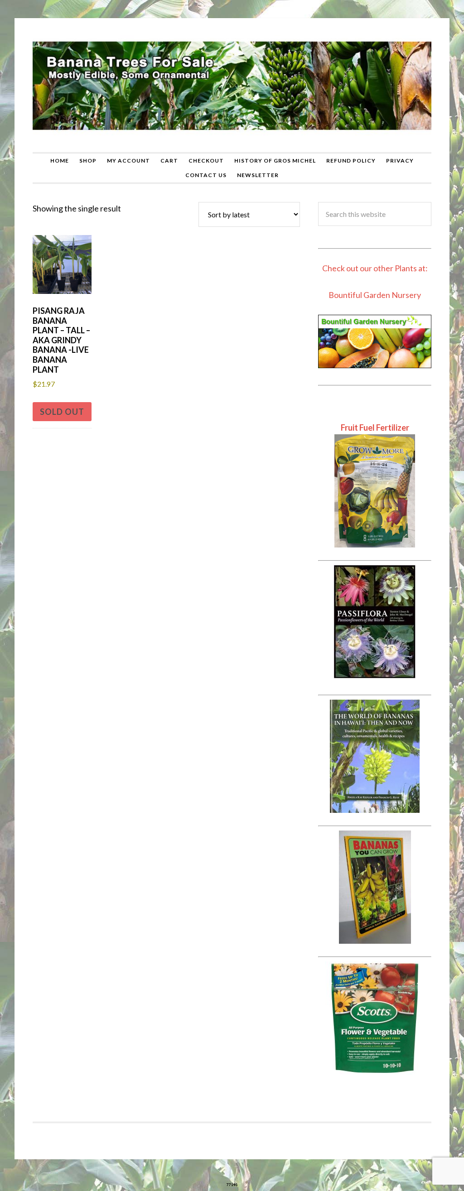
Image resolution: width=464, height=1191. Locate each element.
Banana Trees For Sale (232, 85)
